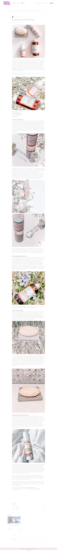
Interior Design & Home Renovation (24, 10)
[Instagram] (50, 3)
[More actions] (44, 16)
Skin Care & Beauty (33, 10)
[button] (48, 10)
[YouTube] (51, 3)
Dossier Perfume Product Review (14, 525)
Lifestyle (39, 10)
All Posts (9, 10)
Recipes (17, 10)
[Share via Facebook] (12, 506)
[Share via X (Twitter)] (14, 506)
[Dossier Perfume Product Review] (14, 520)
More (45, 10)
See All (48, 514)
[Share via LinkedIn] (16, 506)
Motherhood (13, 10)
